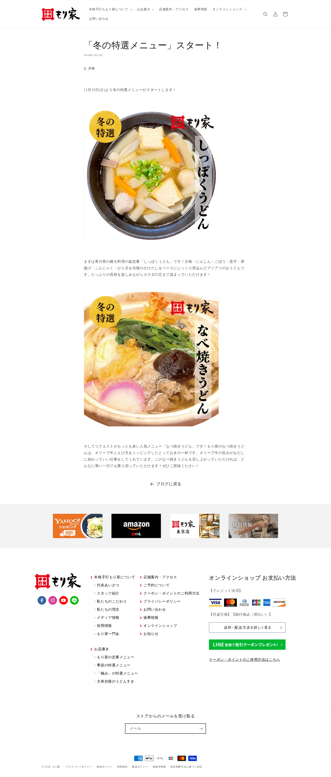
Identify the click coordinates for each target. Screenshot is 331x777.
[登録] (201, 729)
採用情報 (104, 626)
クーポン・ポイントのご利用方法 (171, 593)
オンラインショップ (160, 626)
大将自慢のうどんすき (115, 681)
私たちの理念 (108, 609)
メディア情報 (108, 617)
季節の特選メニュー (113, 665)
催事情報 (150, 617)
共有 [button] (91, 68)
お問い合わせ (154, 609)
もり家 (56, 766)
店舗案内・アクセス (160, 577)
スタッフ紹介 (108, 593)
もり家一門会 (108, 634)
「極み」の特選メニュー (117, 673)
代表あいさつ (108, 585)
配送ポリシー (140, 766)
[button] (110, 9)
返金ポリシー (104, 766)
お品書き (101, 649)
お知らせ (150, 634)
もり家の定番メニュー (115, 657)
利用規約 (122, 766)
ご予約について (156, 585)
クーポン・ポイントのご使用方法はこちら (244, 659)
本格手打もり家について (114, 577)
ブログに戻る (168, 484)
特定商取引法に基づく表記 (186, 766)
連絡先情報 (159, 766)
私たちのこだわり (112, 601)
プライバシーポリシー (162, 601)
